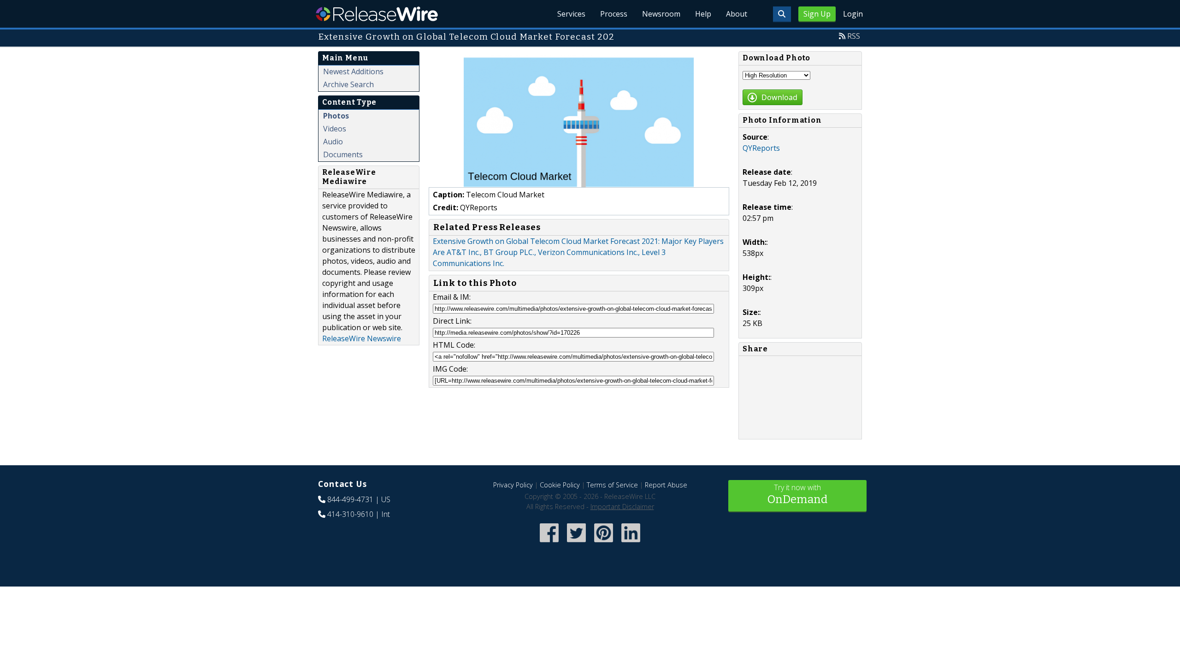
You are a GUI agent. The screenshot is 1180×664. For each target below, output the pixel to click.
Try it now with (797, 494)
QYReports (761, 148)
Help (703, 14)
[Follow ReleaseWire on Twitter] (576, 543)
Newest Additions (353, 71)
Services (571, 14)
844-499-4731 (350, 499)
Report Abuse (666, 484)
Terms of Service (612, 484)
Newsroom (661, 14)
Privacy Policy (513, 484)
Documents (343, 154)
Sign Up (817, 14)
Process (613, 14)
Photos (336, 116)
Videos (334, 129)
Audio (333, 141)
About (736, 14)
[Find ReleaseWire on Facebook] (549, 543)
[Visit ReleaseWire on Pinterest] (603, 543)
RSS (853, 36)
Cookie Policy (560, 484)
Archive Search (348, 84)
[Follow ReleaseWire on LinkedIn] (630, 543)
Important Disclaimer (622, 506)
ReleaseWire (376, 14)
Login (853, 14)
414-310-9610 (350, 514)
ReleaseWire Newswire (361, 338)
